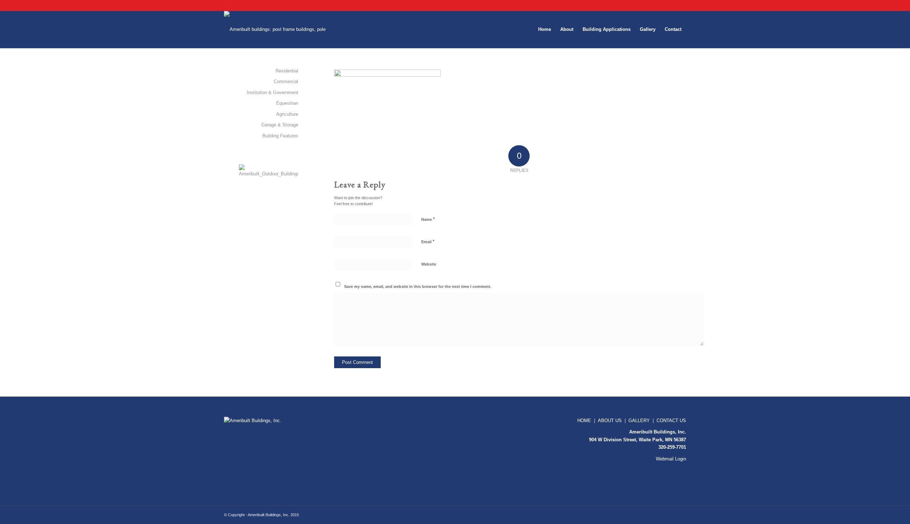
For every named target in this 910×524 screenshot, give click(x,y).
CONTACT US (671, 420)
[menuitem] (545, 29)
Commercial (286, 81)
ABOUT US (610, 420)
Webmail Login (671, 459)
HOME (584, 420)
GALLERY (639, 420)
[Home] (256, 420)
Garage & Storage (279, 124)
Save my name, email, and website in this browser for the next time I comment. (417, 286)
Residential (286, 70)
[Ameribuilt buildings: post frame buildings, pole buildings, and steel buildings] (279, 29)
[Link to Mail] (680, 5)
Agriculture (287, 114)
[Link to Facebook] (670, 5)
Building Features (280, 135)
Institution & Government (272, 92)
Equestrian (287, 103)
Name (428, 219)
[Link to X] (659, 5)
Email (427, 241)
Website (428, 264)
